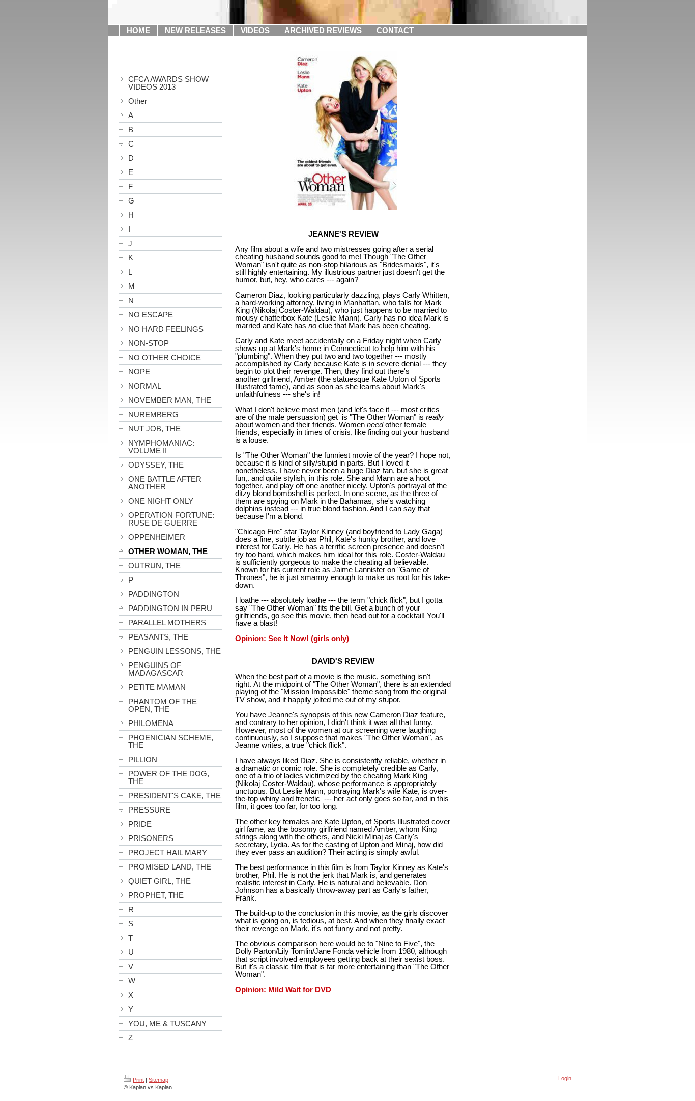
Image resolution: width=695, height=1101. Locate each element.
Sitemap (158, 1080)
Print (138, 1080)
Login (564, 1078)
